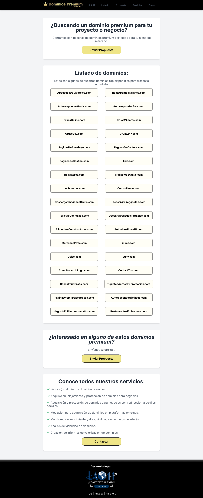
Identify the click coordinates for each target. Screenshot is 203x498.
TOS (89, 493)
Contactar (101, 441)
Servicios (137, 5)
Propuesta (120, 5)
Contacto (153, 5)
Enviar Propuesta (101, 50)
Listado (105, 5)
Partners (111, 493)
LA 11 (92, 5)
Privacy (99, 493)
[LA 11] (101, 487)
